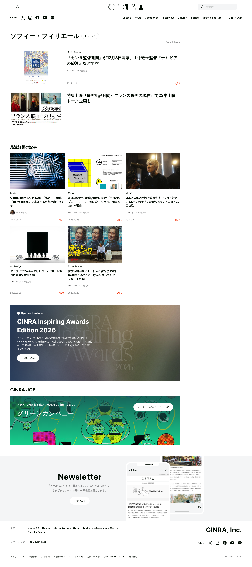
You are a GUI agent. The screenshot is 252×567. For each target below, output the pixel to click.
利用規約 (133, 556)
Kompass (40, 542)
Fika (29, 542)
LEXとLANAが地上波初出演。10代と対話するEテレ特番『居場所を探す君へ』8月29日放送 (152, 201)
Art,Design (44, 528)
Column (182, 17)
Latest (127, 17)
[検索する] (202, 7)
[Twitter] (23, 18)
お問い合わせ (93, 556)
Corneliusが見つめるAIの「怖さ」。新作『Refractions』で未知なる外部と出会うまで (37, 201)
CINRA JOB (235, 17)
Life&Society (99, 528)
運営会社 (33, 556)
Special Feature (212, 17)
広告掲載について (62, 556)
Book (85, 528)
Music (31, 528)
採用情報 (45, 556)
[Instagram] (30, 18)
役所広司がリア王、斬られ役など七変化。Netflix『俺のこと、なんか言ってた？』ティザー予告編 (94, 275)
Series (195, 17)
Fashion (42, 532)
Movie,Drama (61, 528)
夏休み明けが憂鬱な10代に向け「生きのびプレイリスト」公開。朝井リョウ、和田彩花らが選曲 (94, 201)
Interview (168, 17)
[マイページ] (17, 7)
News (138, 17)
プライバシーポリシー (114, 556)
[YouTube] (45, 17)
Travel (31, 532)
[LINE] (52, 18)
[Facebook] (37, 18)
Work (113, 528)
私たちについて (17, 556)
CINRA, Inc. (224, 530)
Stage (76, 528)
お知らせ (79, 556)
